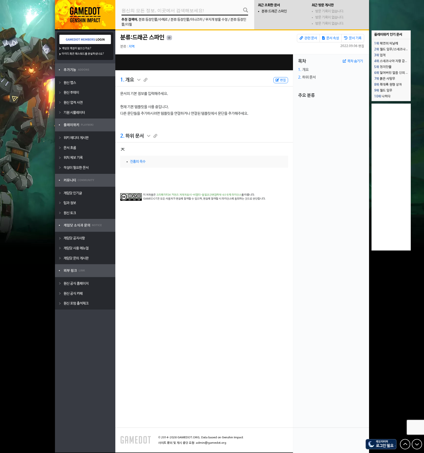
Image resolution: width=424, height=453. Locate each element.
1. (122, 80)
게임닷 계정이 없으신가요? (77, 48)
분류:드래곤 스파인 (274, 11)
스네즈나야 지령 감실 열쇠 (392, 61)
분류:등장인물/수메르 (153, 20)
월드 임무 (383, 90)
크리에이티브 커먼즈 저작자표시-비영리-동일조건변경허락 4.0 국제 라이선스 (198, 194)
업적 (380, 55)
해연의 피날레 (386, 43)
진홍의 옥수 (138, 162)
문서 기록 (354, 38)
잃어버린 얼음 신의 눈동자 (392, 73)
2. (122, 136)
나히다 (382, 96)
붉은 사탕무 (384, 79)
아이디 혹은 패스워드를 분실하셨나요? (83, 53)
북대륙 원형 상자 (388, 84)
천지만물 (383, 67)
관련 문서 (310, 38)
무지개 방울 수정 (216, 20)
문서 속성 (332, 38)
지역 (131, 46)
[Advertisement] (204, 62)
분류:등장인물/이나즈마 (186, 20)
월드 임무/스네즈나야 (391, 49)
